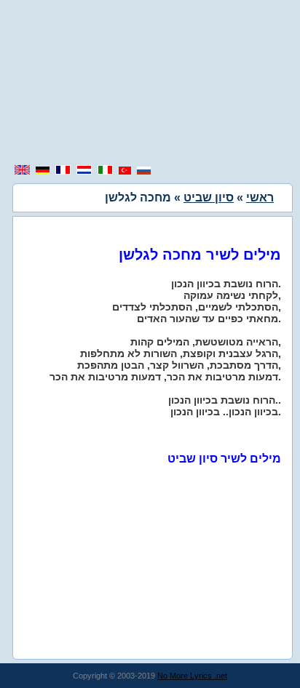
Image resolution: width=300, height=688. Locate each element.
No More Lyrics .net (192, 675)
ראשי (260, 197)
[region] (150, 83)
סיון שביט (208, 197)
